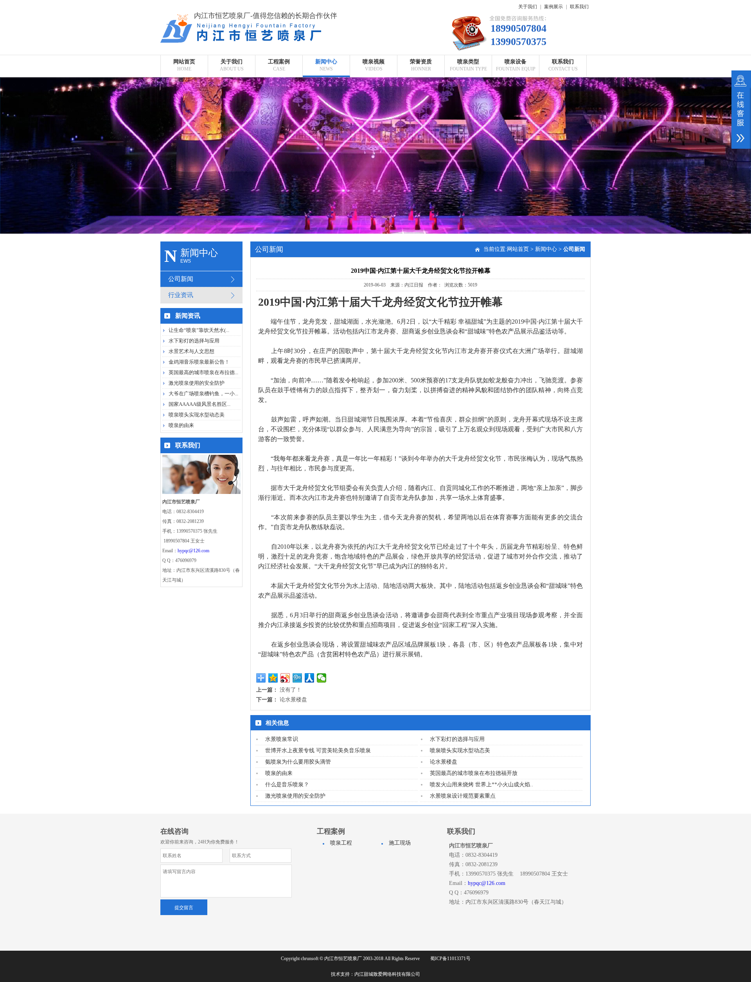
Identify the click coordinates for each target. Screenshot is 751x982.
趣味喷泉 (468, 161)
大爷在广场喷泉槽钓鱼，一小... (203, 393)
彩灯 (515, 135)
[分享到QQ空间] (273, 678)
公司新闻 (326, 83)
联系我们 (579, 6)
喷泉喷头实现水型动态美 (197, 415)
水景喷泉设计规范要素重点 (463, 796)
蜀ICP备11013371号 (450, 958)
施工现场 (279, 96)
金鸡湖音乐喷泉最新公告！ (199, 362)
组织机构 (231, 122)
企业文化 (231, 96)
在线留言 (563, 96)
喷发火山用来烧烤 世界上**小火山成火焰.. (481, 784)
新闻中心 (546, 249)
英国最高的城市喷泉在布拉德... (203, 372)
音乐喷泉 (468, 96)
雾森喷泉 (468, 122)
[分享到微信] (322, 678)
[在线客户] (741, 109)
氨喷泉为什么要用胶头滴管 (298, 762)
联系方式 (563, 83)
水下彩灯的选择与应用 (194, 341)
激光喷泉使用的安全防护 (197, 383)
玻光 (515, 122)
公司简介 (231, 83)
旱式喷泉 (468, 109)
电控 (515, 148)
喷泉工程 (279, 83)
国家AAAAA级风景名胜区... (199, 404)
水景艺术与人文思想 (191, 351)
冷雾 (515, 109)
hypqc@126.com (193, 550)
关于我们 (527, 6)
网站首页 (518, 249)
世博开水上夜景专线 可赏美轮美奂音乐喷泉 (318, 750)
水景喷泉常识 (281, 739)
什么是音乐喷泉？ (287, 784)
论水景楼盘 (293, 700)
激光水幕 (515, 161)
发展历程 (231, 109)
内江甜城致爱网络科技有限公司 (387, 974)
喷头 (515, 83)
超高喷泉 (468, 83)
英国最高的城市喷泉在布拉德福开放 (473, 773)
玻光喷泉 (468, 135)
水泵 (515, 96)
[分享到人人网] (309, 678)
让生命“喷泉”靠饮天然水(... (199, 330)
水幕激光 (468, 148)
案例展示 (553, 6)
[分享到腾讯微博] (297, 678)
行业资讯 (326, 96)
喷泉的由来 (181, 425)
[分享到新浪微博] (285, 678)
